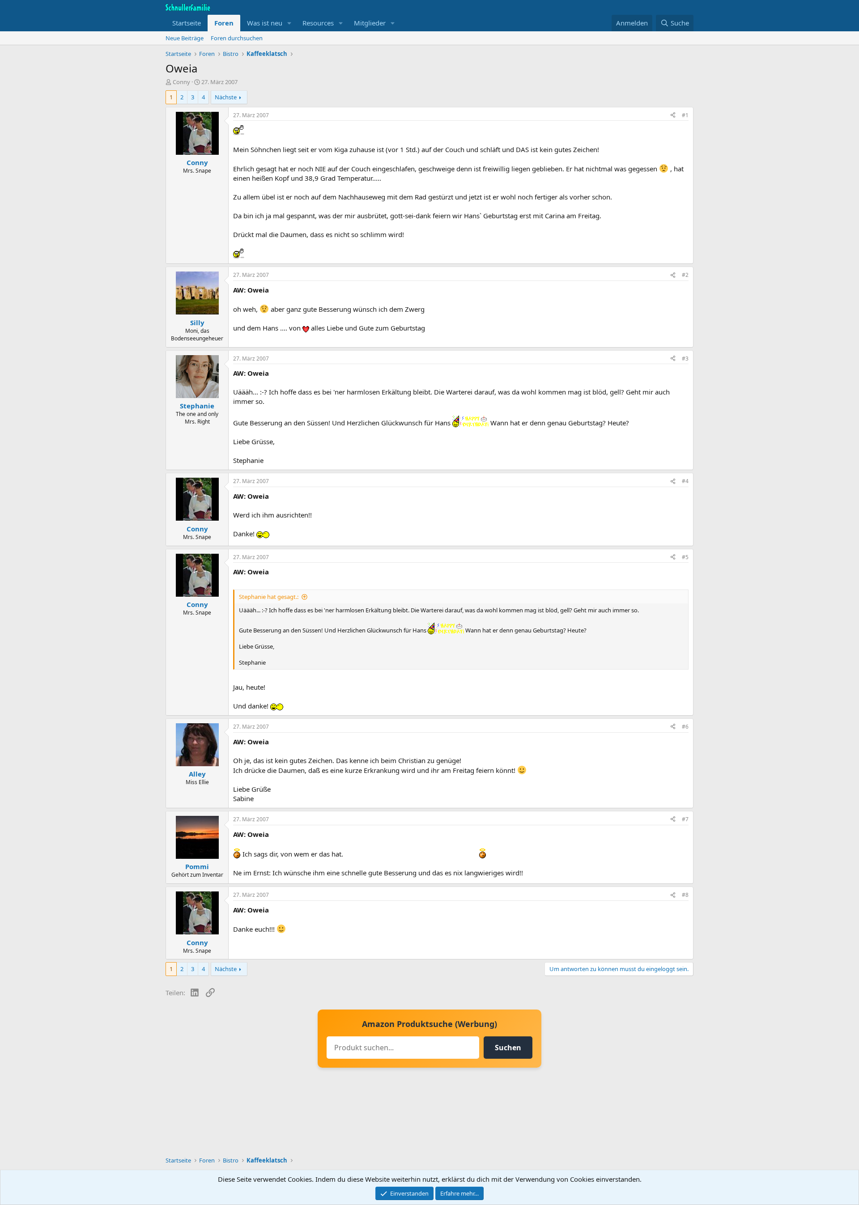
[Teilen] (673, 115)
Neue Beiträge (185, 38)
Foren (224, 22)
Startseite (186, 22)
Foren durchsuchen (237, 38)
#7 (685, 819)
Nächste (226, 97)
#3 (685, 358)
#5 (685, 557)
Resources (318, 22)
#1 (685, 115)
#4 (685, 481)
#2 (685, 275)
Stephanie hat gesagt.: (268, 597)
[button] (289, 23)
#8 (685, 895)
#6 (685, 726)
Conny (181, 82)
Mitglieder (370, 22)
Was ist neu (264, 22)
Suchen (508, 1047)
